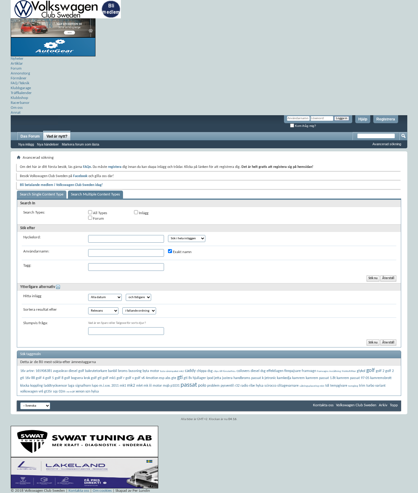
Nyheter (17, 59)
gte (173, 378)
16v (22, 371)
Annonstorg (20, 73)
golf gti (96, 378)
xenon (80, 391)
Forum (16, 68)
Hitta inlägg (32, 296)
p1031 (175, 386)
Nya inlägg (26, 144)
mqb (166, 386)
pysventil (227, 386)
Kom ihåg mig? (305, 125)
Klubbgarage (21, 88)
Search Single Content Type (41, 194)
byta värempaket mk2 (172, 371)
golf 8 (59, 378)
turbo (370, 386)
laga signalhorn (79, 386)
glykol (361, 371)
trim (362, 386)
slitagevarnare (288, 386)
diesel (255, 371)
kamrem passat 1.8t (321, 378)
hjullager (199, 378)
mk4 (139, 386)
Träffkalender (21, 93)
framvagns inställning (329, 371)
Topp (394, 405)
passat (189, 385)
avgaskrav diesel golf (68, 371)
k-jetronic (269, 378)
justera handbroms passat (241, 378)
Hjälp (362, 119)
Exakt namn (182, 252)
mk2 (131, 385)
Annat (16, 113)
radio (244, 386)
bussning (135, 371)
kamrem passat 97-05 (353, 378)
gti (180, 378)
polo (202, 385)
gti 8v (188, 378)
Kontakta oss (323, 405)
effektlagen (275, 371)
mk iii (148, 386)
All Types (99, 213)
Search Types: (34, 212)
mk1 (123, 386)
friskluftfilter (349, 371)
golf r (121, 378)
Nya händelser (48, 144)
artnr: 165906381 (39, 371)
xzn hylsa (92, 391)
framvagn (309, 371)
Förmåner (19, 78)
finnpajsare (292, 371)
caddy (190, 371)
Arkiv (383, 405)
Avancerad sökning (386, 144)
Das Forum (30, 136)
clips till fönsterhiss (225, 371)
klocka (24, 386)
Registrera (385, 119)
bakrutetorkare (96, 371)
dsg (263, 371)
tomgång (353, 386)
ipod (210, 378)
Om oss (17, 108)
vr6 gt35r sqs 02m (52, 391)
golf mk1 (109, 378)
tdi (327, 386)
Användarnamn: (36, 251)
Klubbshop (19, 98)
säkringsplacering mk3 (312, 386)
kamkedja (284, 378)
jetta (217, 378)
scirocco (270, 386)
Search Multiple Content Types (95, 194)
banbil (112, 371)
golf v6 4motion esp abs (152, 378)
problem (213, 386)
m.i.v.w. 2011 (109, 386)
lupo (95, 386)
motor (157, 386)
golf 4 (40, 378)
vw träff (70, 391)
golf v (129, 378)
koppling (36, 386)
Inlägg (143, 213)
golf (370, 371)
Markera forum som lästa (80, 144)
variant (380, 386)
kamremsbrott (381, 378)
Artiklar (17, 64)
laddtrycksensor (55, 386)
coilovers (243, 371)
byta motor (151, 371)
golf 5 (49, 378)
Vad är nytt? (57, 136)
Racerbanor (20, 103)
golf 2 (380, 371)
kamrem (298, 378)
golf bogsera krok (77, 378)
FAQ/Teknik (20, 83)
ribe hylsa (256, 386)
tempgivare (338, 386)
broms (123, 371)
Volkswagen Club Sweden (356, 405)
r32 (237, 386)
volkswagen (29, 391)
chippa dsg (205, 371)
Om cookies (102, 491)
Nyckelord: (32, 237)
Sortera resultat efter (40, 310)
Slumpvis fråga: (35, 323)
